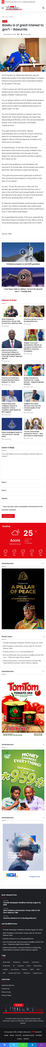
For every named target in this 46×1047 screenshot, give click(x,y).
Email (4, 490)
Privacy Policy (6, 995)
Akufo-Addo (6, 962)
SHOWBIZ (39, 1035)
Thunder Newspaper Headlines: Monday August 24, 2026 (23, 643)
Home (6, 17)
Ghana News (37, 966)
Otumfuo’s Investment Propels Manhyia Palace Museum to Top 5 (10, 380)
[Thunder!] (13, 7)
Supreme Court (37, 973)
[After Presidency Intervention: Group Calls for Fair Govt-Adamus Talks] (12, 311)
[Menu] (3, 8)
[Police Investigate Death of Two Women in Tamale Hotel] (12, 424)
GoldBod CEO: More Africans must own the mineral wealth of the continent (32, 407)
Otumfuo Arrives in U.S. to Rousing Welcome (20, 2)
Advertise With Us (8, 985)
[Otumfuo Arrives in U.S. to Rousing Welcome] (34, 311)
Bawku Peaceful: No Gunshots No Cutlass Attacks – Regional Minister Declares (34, 381)
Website (4, 498)
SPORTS (26, 1039)
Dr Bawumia (6, 966)
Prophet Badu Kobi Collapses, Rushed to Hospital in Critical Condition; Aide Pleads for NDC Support (11, 408)
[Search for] (43, 8)
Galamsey (21, 966)
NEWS (11, 17)
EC (14, 966)
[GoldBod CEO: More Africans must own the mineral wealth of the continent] (34, 396)
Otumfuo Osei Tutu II (14, 973)
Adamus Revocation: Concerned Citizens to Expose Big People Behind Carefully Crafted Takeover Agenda (12, 354)
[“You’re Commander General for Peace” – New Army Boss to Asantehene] (34, 424)
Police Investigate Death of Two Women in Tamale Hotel (12, 434)
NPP (4, 973)
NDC (38, 969)
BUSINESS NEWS (28, 1035)
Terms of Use (6, 992)
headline (5, 969)
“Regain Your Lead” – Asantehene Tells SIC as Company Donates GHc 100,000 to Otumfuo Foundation (33, 347)
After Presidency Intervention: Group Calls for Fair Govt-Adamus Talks (12, 321)
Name (4, 482)
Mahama (24, 969)
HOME (6, 1035)
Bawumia (26, 962)
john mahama (15, 969)
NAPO (32, 969)
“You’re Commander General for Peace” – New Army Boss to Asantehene (33, 433)
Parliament (27, 973)
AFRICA (19, 1039)
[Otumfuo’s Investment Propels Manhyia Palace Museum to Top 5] (12, 370)
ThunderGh (38, 1032)
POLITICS (18, 1035)
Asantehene (16, 962)
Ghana (29, 966)
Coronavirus (35, 962)
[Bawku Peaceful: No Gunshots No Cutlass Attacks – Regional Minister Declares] (34, 370)
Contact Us (5, 989)
